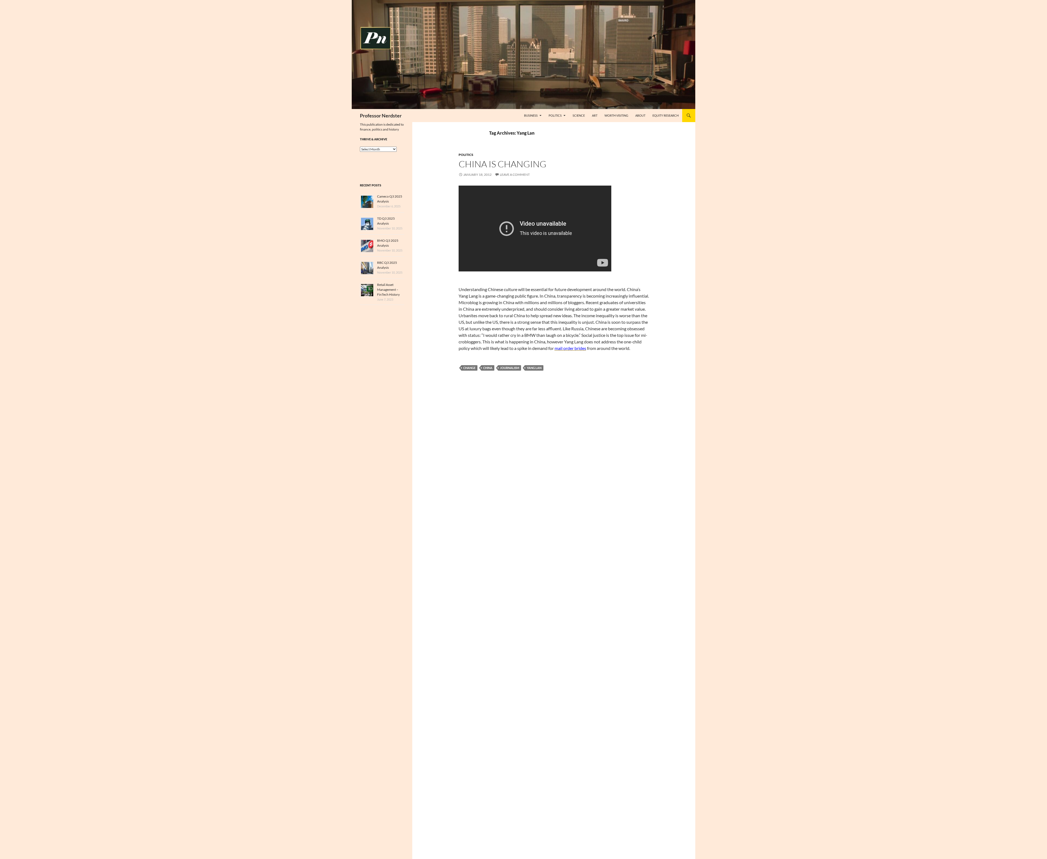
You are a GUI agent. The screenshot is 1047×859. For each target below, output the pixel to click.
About (640, 115)
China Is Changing (502, 164)
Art (594, 115)
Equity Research (665, 115)
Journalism (509, 368)
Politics (555, 115)
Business (531, 115)
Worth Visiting (616, 115)
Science (579, 115)
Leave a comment (515, 175)
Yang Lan (534, 368)
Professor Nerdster (381, 116)
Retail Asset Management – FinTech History (388, 290)
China (487, 368)
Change (469, 368)
